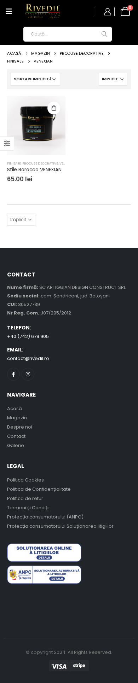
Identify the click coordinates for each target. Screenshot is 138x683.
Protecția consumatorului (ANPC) (45, 516)
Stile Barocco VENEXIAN (34, 169)
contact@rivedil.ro (28, 358)
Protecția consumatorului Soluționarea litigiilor (60, 526)
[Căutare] (104, 34)
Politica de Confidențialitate (39, 489)
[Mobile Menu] (9, 11)
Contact (16, 436)
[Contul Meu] (107, 12)
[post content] (36, 125)
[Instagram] (28, 374)
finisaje (14, 163)
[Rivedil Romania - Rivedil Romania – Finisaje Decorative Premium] (43, 12)
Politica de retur (25, 498)
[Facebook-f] (13, 374)
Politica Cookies (25, 480)
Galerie (15, 445)
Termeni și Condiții (28, 507)
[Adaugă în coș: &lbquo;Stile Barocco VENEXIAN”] (53, 108)
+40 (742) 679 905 (28, 336)
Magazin (17, 417)
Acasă (14, 408)
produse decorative (40, 163)
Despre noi (19, 427)
